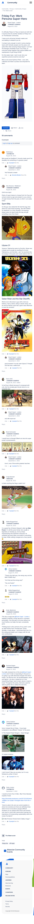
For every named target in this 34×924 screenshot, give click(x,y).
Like (3, 162)
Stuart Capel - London (14, 22)
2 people (14, 368)
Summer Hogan (10, 665)
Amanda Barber (16, 175)
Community (12, 2)
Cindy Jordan (10, 787)
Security (7, 906)
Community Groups (20, 9)
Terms (7, 904)
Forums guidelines (10, 877)
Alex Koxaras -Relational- (13, 186)
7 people (11, 409)
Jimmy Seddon (12, 569)
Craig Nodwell (10, 477)
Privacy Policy (9, 901)
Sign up (10, 143)
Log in (4, 143)
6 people (11, 162)
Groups (12, 9)
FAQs (6, 874)
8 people (11, 354)
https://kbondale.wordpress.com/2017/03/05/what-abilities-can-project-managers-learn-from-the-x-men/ (17, 800)
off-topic (12, 843)
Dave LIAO (9, 378)
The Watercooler (8, 10)
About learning (9, 883)
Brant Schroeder (11, 432)
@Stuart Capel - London (22, 616)
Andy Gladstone (11, 610)
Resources (8, 885)
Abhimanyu (9, 152)
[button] (17, 93)
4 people (14, 585)
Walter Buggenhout (11, 521)
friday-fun (5, 843)
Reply (3, 178)
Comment (6, 128)
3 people (14, 599)
